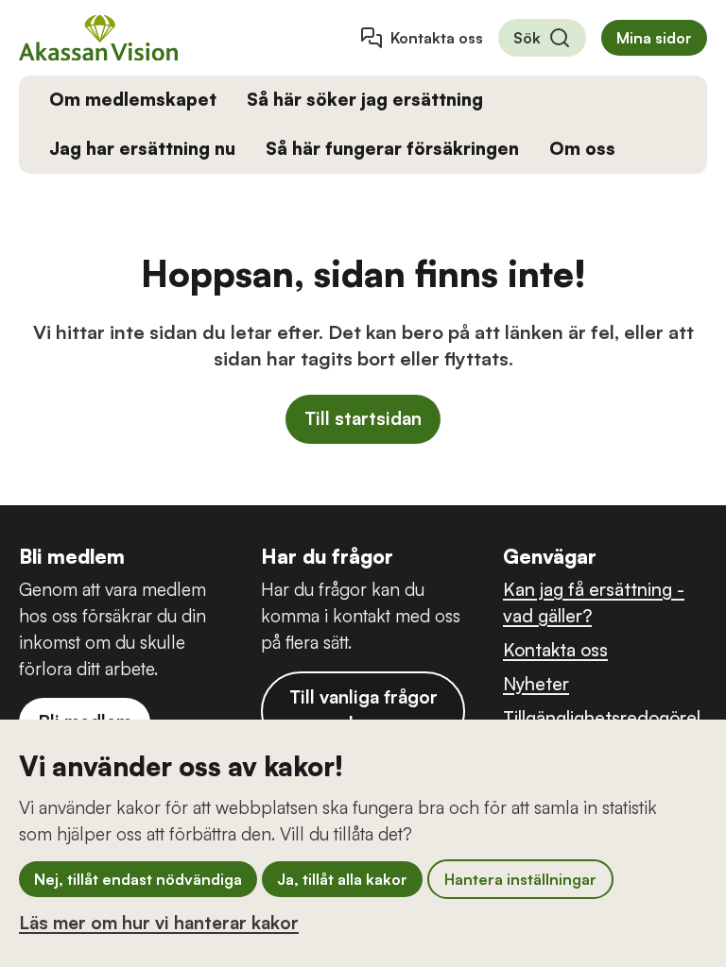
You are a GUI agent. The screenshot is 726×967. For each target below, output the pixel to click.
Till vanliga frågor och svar (363, 710)
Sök (527, 37)
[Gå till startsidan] (98, 37)
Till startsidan (363, 418)
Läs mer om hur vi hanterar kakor (159, 922)
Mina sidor (654, 37)
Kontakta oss (436, 37)
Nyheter (536, 683)
